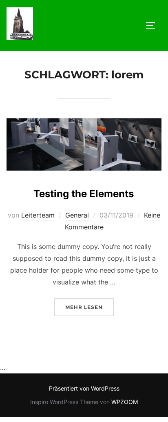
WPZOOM (124, 401)
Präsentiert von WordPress (84, 388)
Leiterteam (38, 215)
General (77, 215)
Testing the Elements (83, 194)
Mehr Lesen (89, 307)
